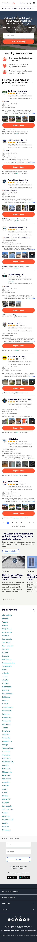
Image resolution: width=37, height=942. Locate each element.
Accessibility (28, 927)
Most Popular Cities (9, 838)
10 (29, 523)
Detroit (5, 704)
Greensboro (7, 741)
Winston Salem (8, 748)
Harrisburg (6, 769)
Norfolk (5, 813)
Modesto (5, 636)
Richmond (6, 816)
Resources (6, 904)
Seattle (5, 823)
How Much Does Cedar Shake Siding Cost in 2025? (12, 577)
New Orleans (7, 694)
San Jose (5, 649)
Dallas (4, 792)
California (13, 927)
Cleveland (6, 755)
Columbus (6, 758)
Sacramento (7, 639)
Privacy (7, 927)
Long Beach (6, 629)
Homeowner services (10, 891)
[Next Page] (33, 523)
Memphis (5, 782)
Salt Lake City (7, 809)
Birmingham (7, 615)
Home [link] (4, 8)
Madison (5, 827)
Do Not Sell (20, 927)
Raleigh (5, 745)
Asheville (5, 734)
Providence (6, 779)
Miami (4, 670)
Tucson (5, 622)
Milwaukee (6, 830)
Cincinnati (6, 752)
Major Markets (9, 609)
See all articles (10, 551)
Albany (5, 728)
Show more (31, 113)
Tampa (4, 677)
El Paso (5, 796)
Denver (5, 653)
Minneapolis (6, 711)
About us (5, 910)
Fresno (5, 625)
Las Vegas (6, 724)
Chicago (5, 683)
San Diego (6, 642)
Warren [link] (14, 8)
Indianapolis (6, 687)
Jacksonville (7, 666)
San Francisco (7, 646)
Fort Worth (6, 799)
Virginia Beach (7, 820)
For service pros (8, 897)
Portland (5, 765)
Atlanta (5, 680)
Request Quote (18, 125)
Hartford (5, 656)
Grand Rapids (7, 707)
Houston (5, 803)
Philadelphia (7, 772)
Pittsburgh (6, 775)
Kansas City (6, 717)
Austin (4, 789)
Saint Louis (6, 721)
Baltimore (6, 697)
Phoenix (5, 619)
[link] (18, 94)
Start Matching (19, 41)
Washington (6, 660)
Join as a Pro (24, 3)
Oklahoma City (8, 762)
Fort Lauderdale (8, 663)
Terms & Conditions (30, 930)
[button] (5, 119)
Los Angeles (7, 632)
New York (6, 731)
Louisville (5, 690)
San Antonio (7, 806)
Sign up (18, 859)
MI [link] (9, 8)
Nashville (5, 786)
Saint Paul (6, 714)
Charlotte (6, 738)
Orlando (5, 673)
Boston (5, 700)
